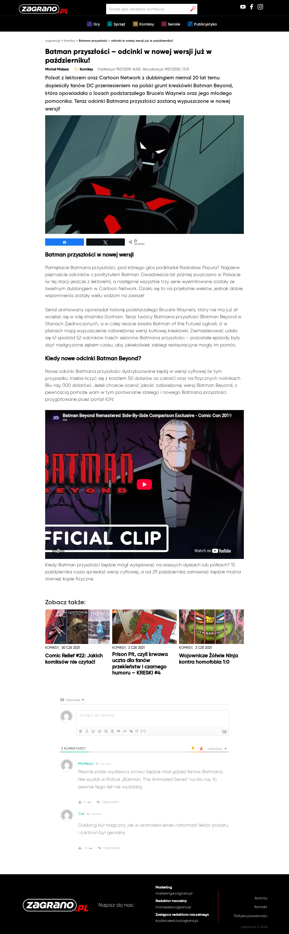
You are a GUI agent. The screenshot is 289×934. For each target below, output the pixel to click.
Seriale (174, 24)
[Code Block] (125, 731)
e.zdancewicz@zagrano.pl (177, 920)
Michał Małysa (57, 69)
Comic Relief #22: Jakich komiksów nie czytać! (74, 659)
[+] (143, 731)
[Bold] (80, 731)
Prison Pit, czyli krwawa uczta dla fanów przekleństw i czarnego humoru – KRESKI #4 (140, 664)
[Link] (131, 731)
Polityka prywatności (250, 916)
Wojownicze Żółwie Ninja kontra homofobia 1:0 (208, 659)
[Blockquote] (118, 731)
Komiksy (146, 24)
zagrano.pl (53, 40)
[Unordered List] (112, 731)
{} (137, 731)
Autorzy (261, 898)
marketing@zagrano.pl (174, 893)
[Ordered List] (106, 731)
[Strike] (99, 731)
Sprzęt (119, 24)
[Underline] (93, 731)
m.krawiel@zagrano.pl (173, 907)
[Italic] (87, 731)
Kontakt (260, 907)
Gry (96, 24)
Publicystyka (205, 24)
